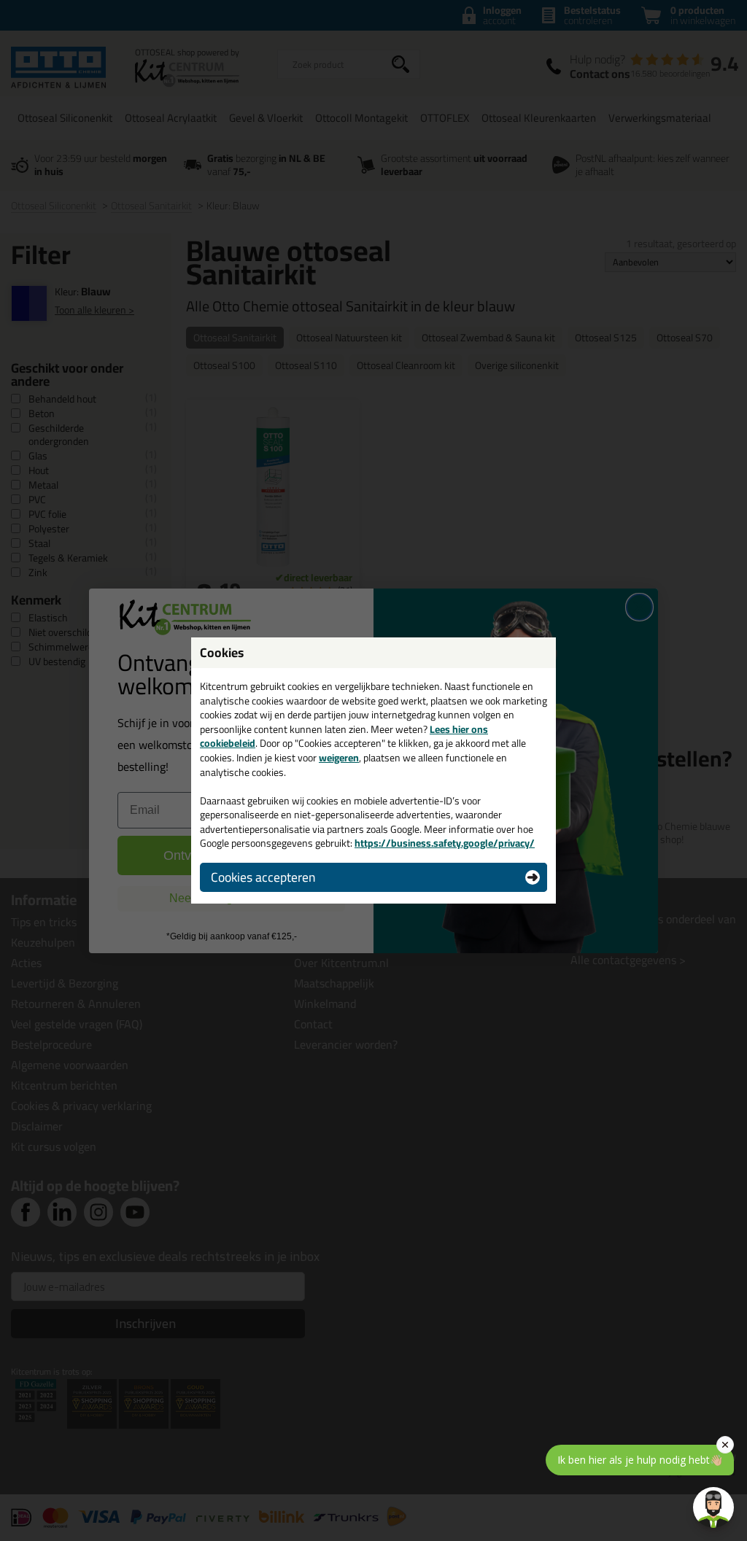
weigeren (339, 757)
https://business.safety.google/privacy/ (445, 843)
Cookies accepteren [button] (263, 877)
